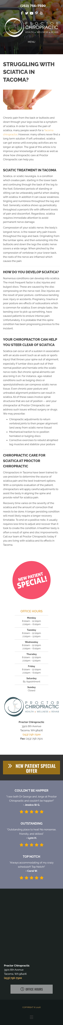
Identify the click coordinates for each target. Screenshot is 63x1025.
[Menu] (31, 1017)
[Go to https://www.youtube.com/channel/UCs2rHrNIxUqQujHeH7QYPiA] (31, 13)
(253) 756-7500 (33, 6)
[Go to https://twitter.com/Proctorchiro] (26, 13)
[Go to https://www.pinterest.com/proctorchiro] (36, 13)
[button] (31, 767)
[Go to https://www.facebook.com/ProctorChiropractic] (21, 13)
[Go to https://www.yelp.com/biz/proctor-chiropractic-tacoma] (41, 13)
